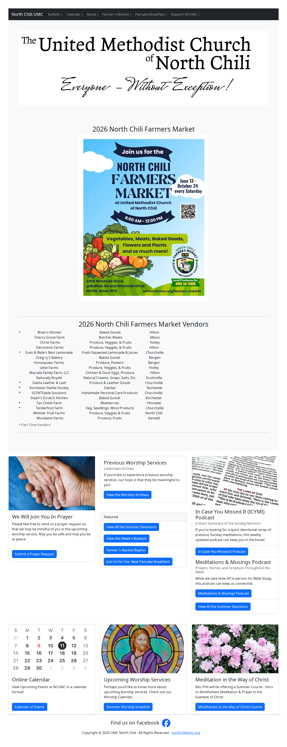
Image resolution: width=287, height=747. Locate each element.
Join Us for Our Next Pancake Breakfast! (138, 561)
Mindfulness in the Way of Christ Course (230, 707)
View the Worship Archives (128, 494)
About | (93, 14)
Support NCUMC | (185, 14)
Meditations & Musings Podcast (223, 593)
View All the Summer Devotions (131, 527)
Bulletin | (55, 14)
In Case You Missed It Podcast (221, 551)
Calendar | (74, 14)
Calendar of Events (30, 707)
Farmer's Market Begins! (126, 550)
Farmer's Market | (117, 14)
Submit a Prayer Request (34, 554)
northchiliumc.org (185, 732)
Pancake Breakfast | (151, 14)
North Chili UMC (25, 14)
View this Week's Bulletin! (127, 538)
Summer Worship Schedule (128, 707)
